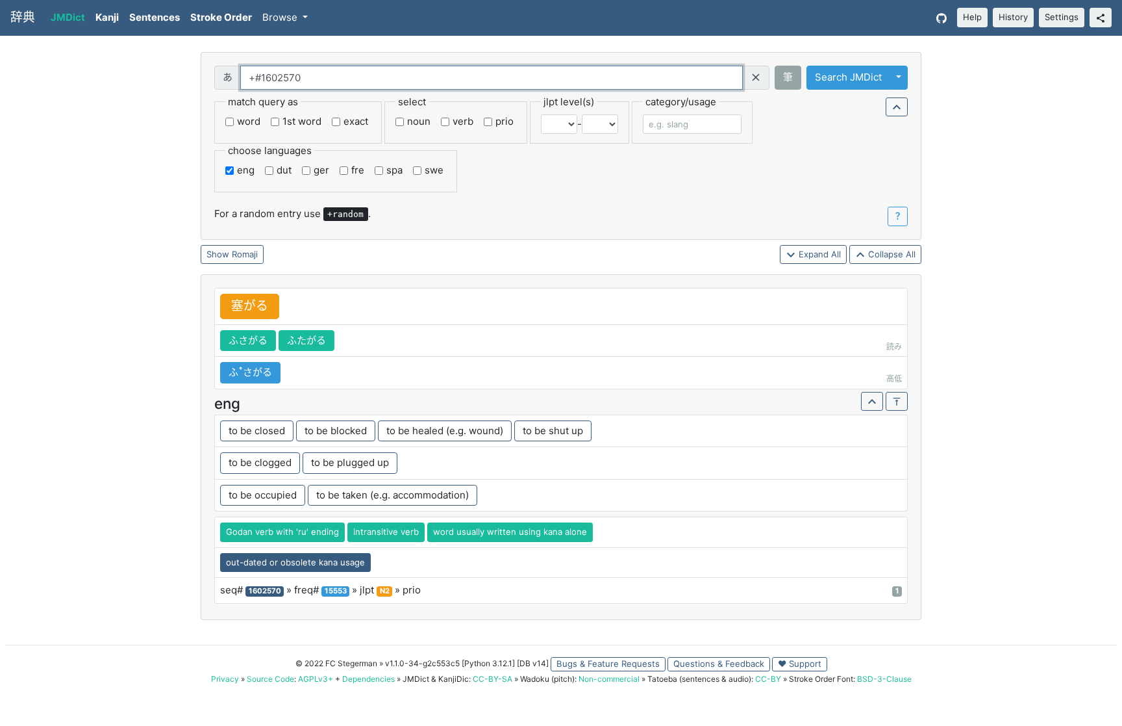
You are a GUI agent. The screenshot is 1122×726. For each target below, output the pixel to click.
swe (434, 170)
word (248, 121)
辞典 (22, 17)
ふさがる (248, 340)
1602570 (265, 590)
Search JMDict (848, 77)
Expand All (818, 254)
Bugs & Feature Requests (608, 663)
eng (246, 170)
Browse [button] (281, 17)
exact (355, 121)
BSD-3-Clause (884, 679)
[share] (1101, 17)
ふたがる (306, 340)
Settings (1061, 17)
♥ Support (799, 663)
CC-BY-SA (492, 679)
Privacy (225, 679)
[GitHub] (941, 18)
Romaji (245, 254)
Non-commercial (609, 679)
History (1013, 17)
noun (418, 121)
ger (321, 170)
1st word (301, 121)
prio (504, 121)
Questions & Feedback (718, 663)
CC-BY (768, 679)
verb (463, 121)
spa (394, 170)
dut (284, 170)
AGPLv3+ (315, 679)
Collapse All (891, 254)
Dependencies (368, 679)
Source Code (270, 679)
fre (357, 170)
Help (972, 17)
